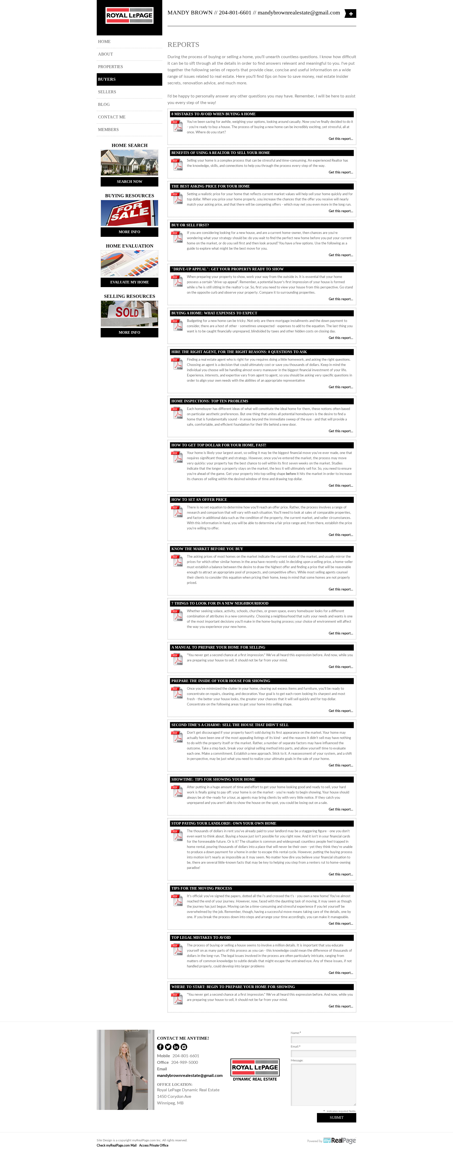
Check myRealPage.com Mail (117, 1145)
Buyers (107, 79)
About (105, 54)
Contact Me (112, 117)
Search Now (129, 182)
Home (104, 41)
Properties (110, 66)
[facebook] (160, 1047)
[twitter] (168, 1047)
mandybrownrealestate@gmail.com (299, 12)
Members (108, 129)
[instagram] (184, 1047)
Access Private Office (153, 1145)
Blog (104, 104)
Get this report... (341, 139)
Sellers (107, 92)
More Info (129, 232)
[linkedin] (176, 1047)
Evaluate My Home (129, 282)
